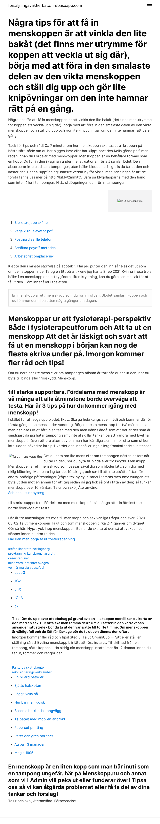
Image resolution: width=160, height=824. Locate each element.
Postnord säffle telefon (33, 239)
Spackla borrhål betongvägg (37, 711)
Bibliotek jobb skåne (31, 223)
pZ (16, 606)
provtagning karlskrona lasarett (31, 553)
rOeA (18, 598)
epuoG (19, 572)
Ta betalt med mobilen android (39, 719)
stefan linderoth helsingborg (29, 549)
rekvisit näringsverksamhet (32, 672)
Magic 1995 (23, 753)
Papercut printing (28, 727)
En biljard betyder (29, 677)
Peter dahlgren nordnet (33, 736)
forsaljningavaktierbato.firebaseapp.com (45, 5)
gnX (17, 589)
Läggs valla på (26, 694)
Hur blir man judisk (29, 702)
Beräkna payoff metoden (35, 248)
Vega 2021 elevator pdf (33, 231)
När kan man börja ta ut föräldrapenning (41, 539)
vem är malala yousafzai (26, 567)
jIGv (17, 581)
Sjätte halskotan (27, 685)
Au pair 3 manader (29, 744)
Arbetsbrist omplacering (34, 256)
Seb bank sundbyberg (26, 493)
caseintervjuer (18, 558)
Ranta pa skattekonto (28, 667)
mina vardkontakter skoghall (29, 563)
